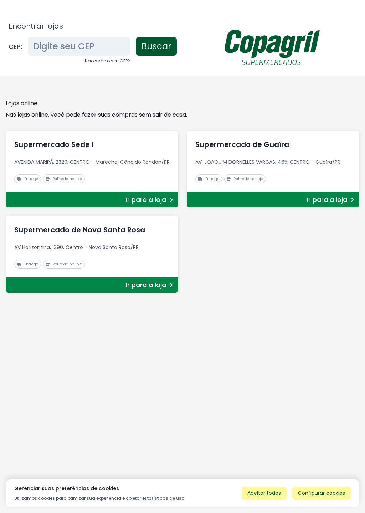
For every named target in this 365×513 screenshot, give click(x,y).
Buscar (156, 46)
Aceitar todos (264, 493)
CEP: (15, 46)
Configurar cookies (321, 493)
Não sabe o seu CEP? (107, 61)
